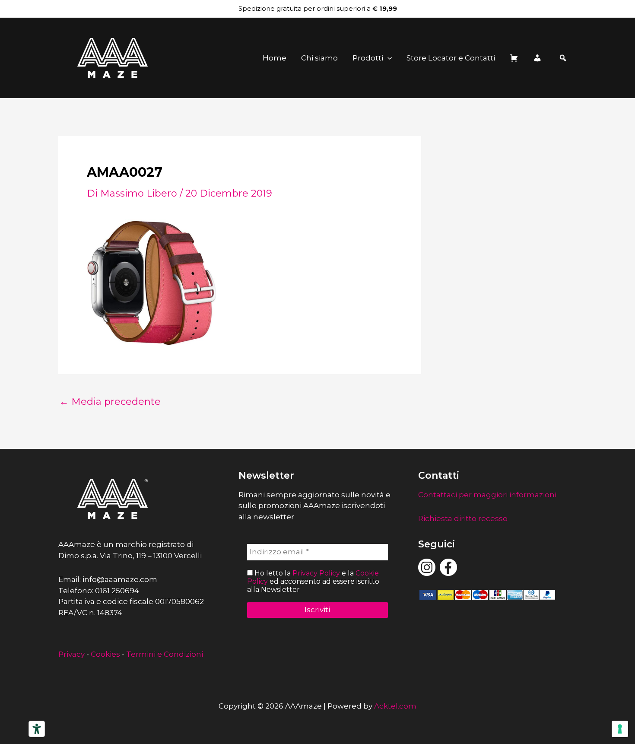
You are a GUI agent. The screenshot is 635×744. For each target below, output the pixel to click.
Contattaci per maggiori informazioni (487, 494)
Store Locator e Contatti (450, 58)
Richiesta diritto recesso (463, 518)
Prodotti (367, 58)
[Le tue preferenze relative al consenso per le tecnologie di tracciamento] (620, 729)
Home (274, 58)
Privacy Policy (316, 573)
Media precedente (110, 402)
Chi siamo (319, 58)
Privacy (71, 654)
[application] (387, 58)
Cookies (105, 654)
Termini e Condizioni (164, 654)
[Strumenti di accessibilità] (37, 729)
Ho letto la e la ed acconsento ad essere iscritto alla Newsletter (313, 581)
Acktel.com (395, 706)
